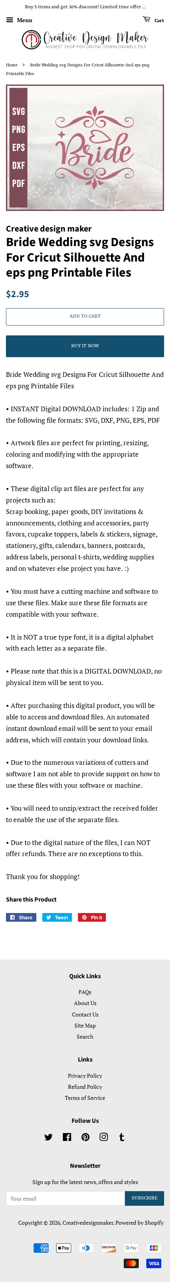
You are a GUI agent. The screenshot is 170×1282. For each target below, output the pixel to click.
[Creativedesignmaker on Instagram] (103, 1138)
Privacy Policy (85, 1075)
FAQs (85, 992)
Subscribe (144, 1198)
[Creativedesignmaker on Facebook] (67, 1138)
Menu (23, 20)
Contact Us (85, 1014)
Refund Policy (85, 1086)
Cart (158, 20)
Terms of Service (85, 1097)
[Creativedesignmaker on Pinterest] (85, 1138)
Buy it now (85, 346)
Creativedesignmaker (87, 1222)
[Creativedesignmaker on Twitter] (48, 1138)
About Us (85, 1003)
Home (11, 65)
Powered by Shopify (139, 1222)
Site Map (85, 1025)
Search (85, 1036)
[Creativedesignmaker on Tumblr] (121, 1138)
